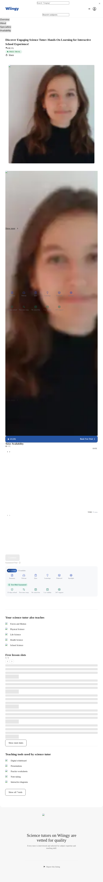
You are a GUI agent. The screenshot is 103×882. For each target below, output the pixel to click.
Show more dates (16, 743)
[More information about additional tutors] (19, 562)
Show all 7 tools (15, 792)
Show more (10, 228)
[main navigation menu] (92, 8)
